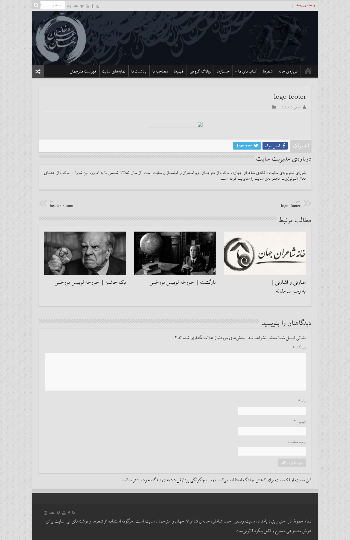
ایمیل (300, 421)
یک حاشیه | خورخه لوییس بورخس (90, 282)
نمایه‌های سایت (114, 71)
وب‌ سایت (297, 442)
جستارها (223, 71)
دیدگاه (299, 348)
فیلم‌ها (179, 71)
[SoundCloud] (75, 6)
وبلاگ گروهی (200, 71)
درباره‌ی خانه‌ (288, 71)
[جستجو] (36, 5)
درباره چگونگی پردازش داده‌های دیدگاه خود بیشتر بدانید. (168, 480)
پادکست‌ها (139, 71)
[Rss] (97, 6)
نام (302, 401)
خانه (308, 71)
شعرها (268, 71)
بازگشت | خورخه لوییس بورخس (183, 282)
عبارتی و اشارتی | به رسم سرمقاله (288, 287)
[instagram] (69, 6)
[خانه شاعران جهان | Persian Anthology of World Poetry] (175, 37)
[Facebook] (92, 6)
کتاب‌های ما (247, 71)
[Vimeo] (82, 6)
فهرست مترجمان (83, 71)
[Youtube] (87, 6)
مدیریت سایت (291, 107)
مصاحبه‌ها (160, 71)
